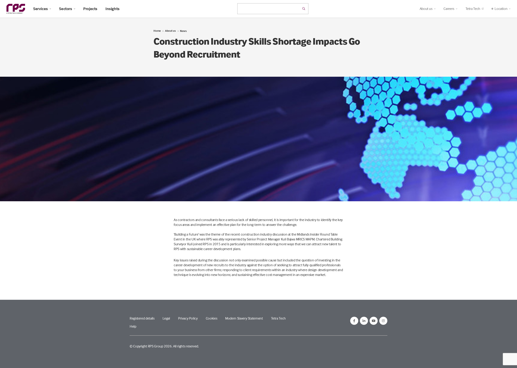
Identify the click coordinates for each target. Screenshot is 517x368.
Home (157, 30)
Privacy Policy (188, 318)
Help (133, 326)
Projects (90, 8)
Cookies (211, 318)
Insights (112, 8)
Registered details (142, 318)
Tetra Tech (473, 8)
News (183, 31)
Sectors (65, 8)
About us (170, 30)
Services (40, 8)
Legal (166, 318)
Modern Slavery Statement (244, 318)
